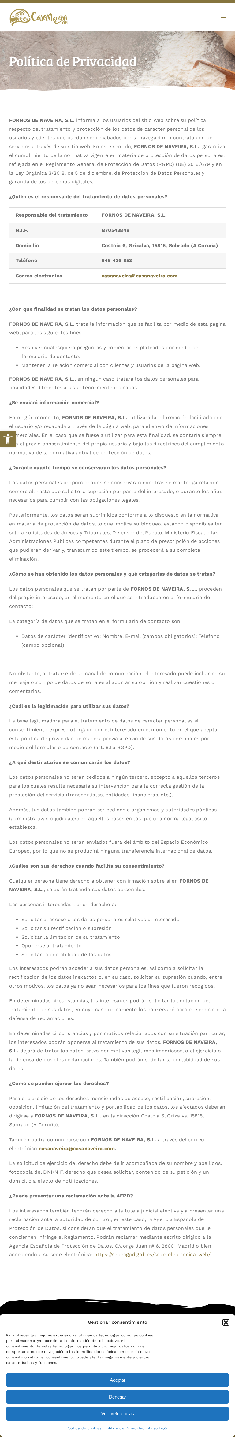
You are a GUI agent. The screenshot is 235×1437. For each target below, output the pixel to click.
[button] (8, 439)
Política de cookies (84, 1428)
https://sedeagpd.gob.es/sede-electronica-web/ (152, 1254)
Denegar (117, 1396)
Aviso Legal (158, 1428)
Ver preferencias (117, 1413)
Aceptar (117, 1380)
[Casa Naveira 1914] (38, 10)
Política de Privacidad (124, 1428)
